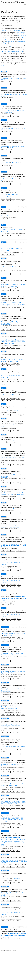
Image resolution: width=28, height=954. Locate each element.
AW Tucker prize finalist (18, 935)
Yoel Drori (15, 410)
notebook (19, 64)
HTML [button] (13, 221)
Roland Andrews (5, 128)
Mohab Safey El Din (14, 671)
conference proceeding (17, 51)
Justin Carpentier (15, 128)
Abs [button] (3, 84)
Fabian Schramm (16, 302)
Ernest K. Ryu (4, 525)
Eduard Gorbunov (5, 746)
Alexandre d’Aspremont (7, 229)
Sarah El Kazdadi (16, 801)
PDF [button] (18, 184)
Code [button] (18, 100)
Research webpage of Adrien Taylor (13, 2)
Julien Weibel (4, 633)
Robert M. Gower (14, 78)
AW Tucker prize (22, 35)
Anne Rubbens (5, 94)
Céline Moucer (5, 178)
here (2, 51)
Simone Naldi (4, 671)
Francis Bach (20, 655)
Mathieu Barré (4, 425)
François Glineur (5, 30)
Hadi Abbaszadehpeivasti (7, 110)
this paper (5, 43)
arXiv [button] (8, 84)
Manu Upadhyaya (5, 146)
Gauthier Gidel (12, 748)
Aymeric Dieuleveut (6, 164)
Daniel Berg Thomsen (6, 689)
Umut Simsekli (9, 655)
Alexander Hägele (14, 653)
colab (2, 65)
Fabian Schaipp (5, 78)
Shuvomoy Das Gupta (7, 359)
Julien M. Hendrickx (15, 94)
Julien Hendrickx (16, 30)
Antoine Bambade (6, 302)
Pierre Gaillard (12, 633)
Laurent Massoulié (11, 843)
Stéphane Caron (10, 304)
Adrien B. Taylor (8, 112)
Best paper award (20, 596)
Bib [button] (13, 84)
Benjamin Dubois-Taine (7, 784)
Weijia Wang (11, 673)
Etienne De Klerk (19, 110)
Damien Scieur (18, 229)
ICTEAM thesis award (20, 32)
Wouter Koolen (21, 633)
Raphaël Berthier (13, 839)
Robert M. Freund (18, 359)
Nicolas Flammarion (6, 841)
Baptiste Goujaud (5, 162)
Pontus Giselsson (12, 148)
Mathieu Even (4, 839)
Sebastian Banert (15, 284)
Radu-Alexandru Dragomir (7, 493)
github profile (13, 46)
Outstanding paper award (12, 837)
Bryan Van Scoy (14, 893)
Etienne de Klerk (10, 41)
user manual (7, 51)
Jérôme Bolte (20, 494)
